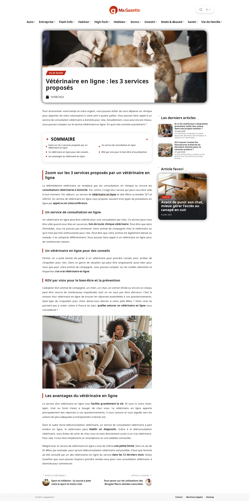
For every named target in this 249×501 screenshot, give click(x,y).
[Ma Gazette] (124, 9)
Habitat (166, 197)
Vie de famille (56, 72)
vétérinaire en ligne (104, 194)
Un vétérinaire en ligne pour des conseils (68, 152)
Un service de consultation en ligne (118, 145)
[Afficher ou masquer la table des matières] (111, 139)
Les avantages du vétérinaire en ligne (66, 156)
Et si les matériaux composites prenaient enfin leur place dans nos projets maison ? (191, 126)
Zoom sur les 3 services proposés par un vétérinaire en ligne (67, 146)
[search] (201, 9)
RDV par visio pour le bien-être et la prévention (124, 152)
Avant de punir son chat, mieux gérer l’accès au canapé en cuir (182, 206)
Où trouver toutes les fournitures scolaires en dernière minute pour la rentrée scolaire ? (188, 146)
